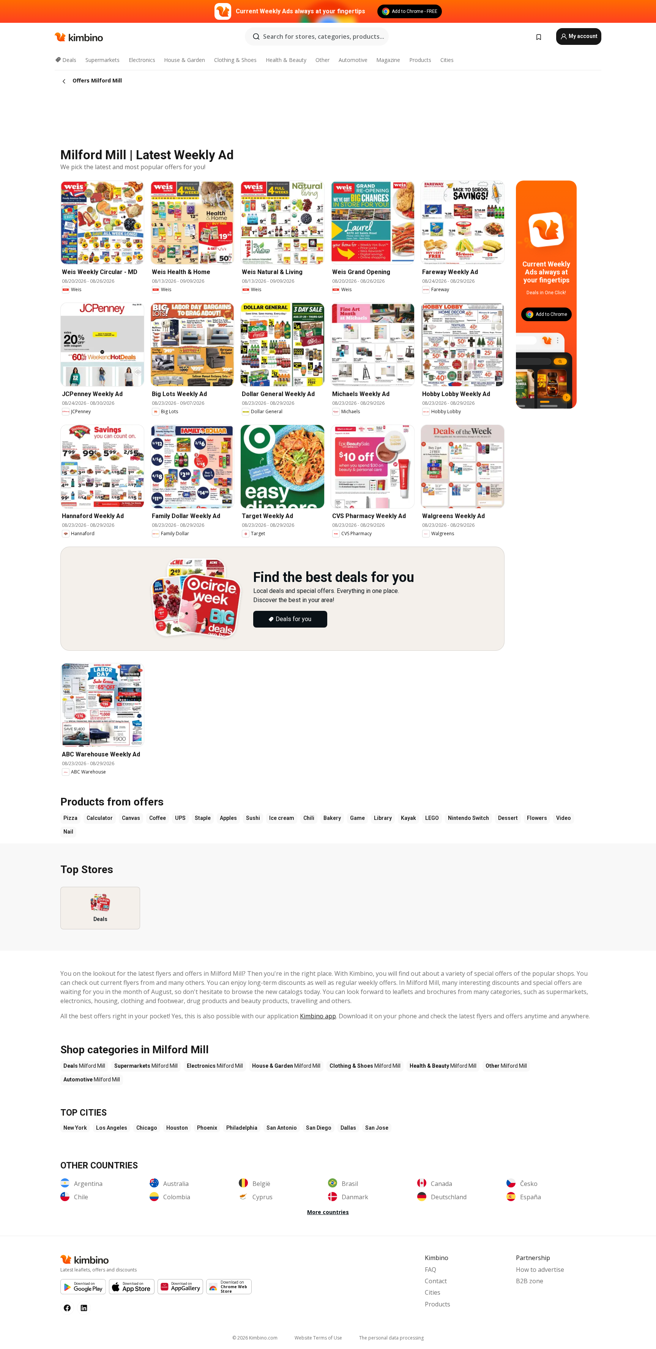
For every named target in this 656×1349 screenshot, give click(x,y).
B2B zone (529, 1281)
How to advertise (540, 1269)
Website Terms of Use (318, 1338)
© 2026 (255, 1338)
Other (322, 59)
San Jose (376, 1128)
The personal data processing (391, 1338)
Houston (177, 1128)
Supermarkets (102, 59)
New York (75, 1128)
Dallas (348, 1128)
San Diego (318, 1128)
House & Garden (184, 59)
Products (420, 59)
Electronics (142, 59)
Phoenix (207, 1128)
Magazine (388, 59)
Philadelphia (241, 1128)
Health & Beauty (286, 59)
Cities (447, 59)
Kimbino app (318, 1016)
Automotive (353, 59)
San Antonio (281, 1128)
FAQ (430, 1269)
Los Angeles (111, 1128)
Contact (436, 1281)
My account (583, 36)
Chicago (146, 1128)
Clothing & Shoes (235, 59)
